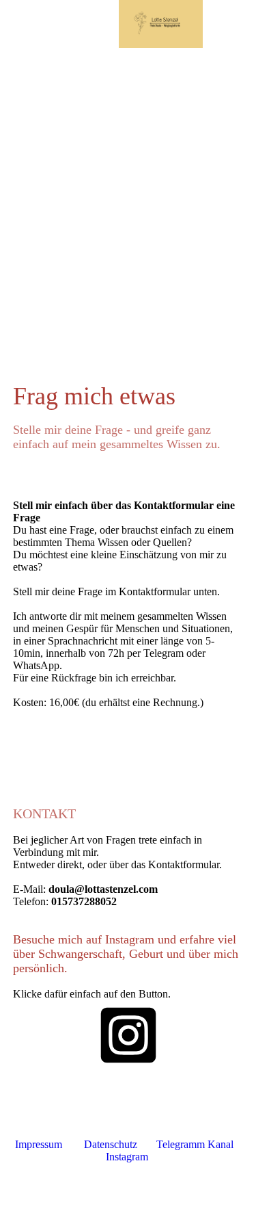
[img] (160, 24)
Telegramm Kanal (194, 1144)
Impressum (38, 1144)
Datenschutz (110, 1144)
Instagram (127, 1156)
